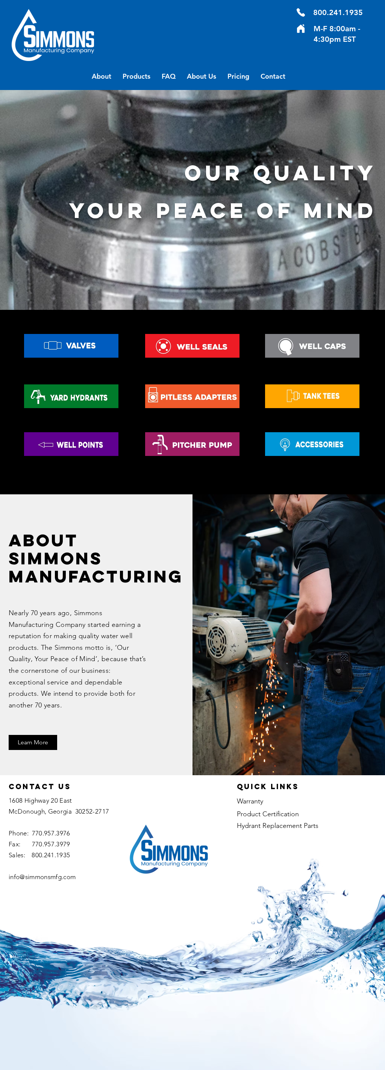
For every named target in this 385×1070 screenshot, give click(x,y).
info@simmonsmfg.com (42, 877)
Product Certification (268, 814)
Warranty (250, 801)
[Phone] (301, 12)
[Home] (301, 29)
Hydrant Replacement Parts (277, 826)
